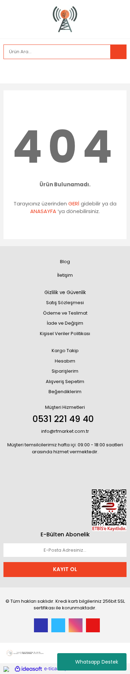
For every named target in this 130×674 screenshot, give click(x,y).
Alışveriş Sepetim (65, 381)
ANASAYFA (43, 211)
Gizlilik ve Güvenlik (65, 292)
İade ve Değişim (65, 323)
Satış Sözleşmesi (65, 302)
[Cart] (116, 71)
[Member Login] (10, 71)
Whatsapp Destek (96, 661)
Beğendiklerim (65, 391)
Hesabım (65, 361)
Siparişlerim (65, 371)
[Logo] (65, 18)
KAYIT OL (65, 569)
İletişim (65, 275)
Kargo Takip (65, 350)
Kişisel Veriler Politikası (65, 333)
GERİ (73, 203)
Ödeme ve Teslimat (65, 313)
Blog (65, 261)
